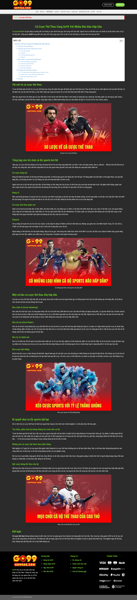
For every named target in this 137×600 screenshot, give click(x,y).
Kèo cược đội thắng (26, 68)
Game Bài (74, 11)
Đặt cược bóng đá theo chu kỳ (28, 76)
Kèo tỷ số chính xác (26, 66)
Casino (56, 11)
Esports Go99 (65, 11)
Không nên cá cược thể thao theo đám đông (32, 74)
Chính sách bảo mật (79, 564)
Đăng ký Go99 (48, 560)
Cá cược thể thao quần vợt (27, 55)
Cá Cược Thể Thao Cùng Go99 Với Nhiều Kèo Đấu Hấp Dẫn (32, 44)
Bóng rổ (23, 53)
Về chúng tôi (76, 560)
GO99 (16, 17)
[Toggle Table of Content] (120, 41)
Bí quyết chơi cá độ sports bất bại (27, 70)
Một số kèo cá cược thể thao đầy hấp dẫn (29, 59)
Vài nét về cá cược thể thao (25, 46)
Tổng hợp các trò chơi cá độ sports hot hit (30, 48)
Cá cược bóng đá (25, 51)
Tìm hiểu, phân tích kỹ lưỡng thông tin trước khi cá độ (34, 72)
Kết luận (20, 79)
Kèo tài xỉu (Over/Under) (27, 63)
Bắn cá (42, 11)
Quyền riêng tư (77, 568)
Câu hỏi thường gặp (79, 571)
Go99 (37, 11)
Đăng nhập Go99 (49, 564)
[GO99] (23, 5)
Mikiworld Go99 (84, 11)
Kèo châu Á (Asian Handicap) (28, 61)
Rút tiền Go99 (48, 571)
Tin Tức (99, 11)
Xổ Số (93, 11)
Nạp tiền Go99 (48, 568)
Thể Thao (49, 11)
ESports (23, 57)
